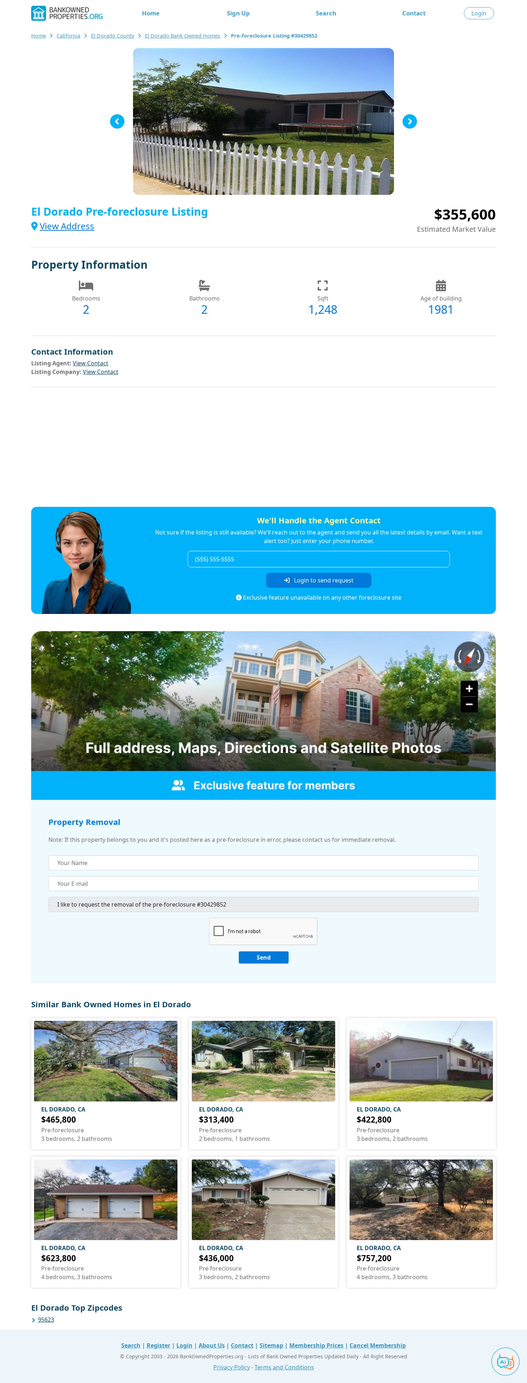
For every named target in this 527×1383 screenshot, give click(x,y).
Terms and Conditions (284, 1367)
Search (326, 13)
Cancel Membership (378, 1345)
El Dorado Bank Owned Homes (182, 35)
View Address (67, 226)
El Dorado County (112, 35)
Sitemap (271, 1345)
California (68, 35)
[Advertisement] (263, 448)
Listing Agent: (51, 363)
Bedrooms (86, 298)
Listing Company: (56, 372)
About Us (212, 1345)
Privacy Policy (231, 1367)
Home (151, 13)
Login (478, 13)
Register (158, 1345)
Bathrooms (204, 298)
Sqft (322, 298)
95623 (46, 1320)
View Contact (90, 363)
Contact (414, 13)
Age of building (441, 298)
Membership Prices (316, 1345)
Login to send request (323, 580)
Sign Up (238, 13)
